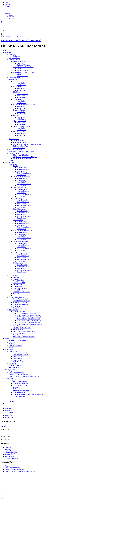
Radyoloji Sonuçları (15, 367)
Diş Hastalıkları (18, 263)
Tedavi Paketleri (14, 342)
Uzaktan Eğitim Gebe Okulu (22, 328)
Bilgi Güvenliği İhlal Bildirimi (22, 158)
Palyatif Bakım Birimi (20, 302)
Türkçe (7, 2)
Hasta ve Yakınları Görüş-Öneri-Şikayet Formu (24, 376)
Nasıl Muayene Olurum (20, 355)
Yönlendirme (9, 349)
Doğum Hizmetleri (19, 392)
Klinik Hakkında (22, 167)
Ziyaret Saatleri (17, 356)
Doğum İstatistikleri (19, 311)
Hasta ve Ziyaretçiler (15, 346)
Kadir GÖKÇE (18, 290)
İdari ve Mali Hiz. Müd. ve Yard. (23, 67)
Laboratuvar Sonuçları (16, 365)
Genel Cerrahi (17, 198)
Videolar (11, 401)
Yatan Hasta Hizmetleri (20, 398)
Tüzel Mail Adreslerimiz (16, 373)
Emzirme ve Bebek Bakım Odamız (24, 331)
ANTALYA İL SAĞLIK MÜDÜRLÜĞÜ (21, 40)
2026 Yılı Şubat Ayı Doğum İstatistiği (29, 317)
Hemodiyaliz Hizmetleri (20, 385)
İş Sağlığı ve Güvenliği (20, 121)
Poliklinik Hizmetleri (19, 389)
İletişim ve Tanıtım (19, 110)
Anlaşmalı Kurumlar (15, 149)
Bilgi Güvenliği (14, 153)
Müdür (19, 68)
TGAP (11, 160)
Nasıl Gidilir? (21, 83)
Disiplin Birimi (17, 99)
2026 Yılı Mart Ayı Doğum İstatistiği (28, 319)
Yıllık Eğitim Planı (19, 148)
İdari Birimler (13, 79)
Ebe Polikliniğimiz (19, 329)
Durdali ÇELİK (18, 286)
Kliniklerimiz (13, 164)
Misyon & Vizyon (14, 58)
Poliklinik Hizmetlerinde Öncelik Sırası (21, 151)
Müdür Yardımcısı (22, 70)
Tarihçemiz (16, 56)
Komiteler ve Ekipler (19, 142)
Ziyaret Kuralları (18, 358)
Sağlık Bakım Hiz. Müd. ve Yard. (23, 72)
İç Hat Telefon (21, 85)
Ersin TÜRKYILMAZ (20, 288)
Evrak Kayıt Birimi (19, 131)
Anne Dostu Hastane (19, 335)
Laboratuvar (17, 306)
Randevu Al (12, 364)
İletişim (11, 371)
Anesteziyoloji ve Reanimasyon (23, 230)
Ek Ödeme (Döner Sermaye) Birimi (24, 104)
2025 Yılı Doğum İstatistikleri (26, 313)
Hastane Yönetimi (14, 59)
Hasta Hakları (17, 360)
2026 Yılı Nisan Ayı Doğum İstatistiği (29, 320)
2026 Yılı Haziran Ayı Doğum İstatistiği (29, 324)
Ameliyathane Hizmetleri (21, 391)
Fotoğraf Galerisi (14, 380)
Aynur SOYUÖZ (18, 281)
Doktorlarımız (21, 175)
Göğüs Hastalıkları (19, 209)
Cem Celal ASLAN (19, 284)
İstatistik (15, 115)
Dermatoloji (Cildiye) (19, 187)
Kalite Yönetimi (14, 139)
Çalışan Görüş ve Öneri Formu (18, 374)
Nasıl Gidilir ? (21, 171)
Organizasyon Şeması (16, 77)
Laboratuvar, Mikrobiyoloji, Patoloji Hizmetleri (28, 394)
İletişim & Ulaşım (10, 369)
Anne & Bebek (13, 310)
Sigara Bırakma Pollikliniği (21, 301)
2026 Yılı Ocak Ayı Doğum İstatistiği (28, 315)
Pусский (8, 6)
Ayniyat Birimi (17, 86)
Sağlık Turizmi (9, 338)
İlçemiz (11, 347)
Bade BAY (16, 277)
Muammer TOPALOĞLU (21, 292)
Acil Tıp (15, 166)
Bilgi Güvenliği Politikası (21, 155)
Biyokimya (16, 252)
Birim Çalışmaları (22, 94)
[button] (8, 13)
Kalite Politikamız (18, 140)
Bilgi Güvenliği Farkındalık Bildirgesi (25, 157)
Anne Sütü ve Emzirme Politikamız (24, 337)
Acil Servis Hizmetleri (20, 382)
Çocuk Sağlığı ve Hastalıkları (22, 176)
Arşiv (14, 81)
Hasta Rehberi (13, 351)
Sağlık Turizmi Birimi (16, 344)
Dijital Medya (9, 378)
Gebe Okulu (17, 326)
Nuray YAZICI (17, 293)
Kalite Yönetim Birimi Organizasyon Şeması (27, 144)
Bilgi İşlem (16, 92)
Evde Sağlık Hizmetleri (20, 299)
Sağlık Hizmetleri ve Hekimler (18, 340)
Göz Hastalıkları (18, 220)
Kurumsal (8, 52)
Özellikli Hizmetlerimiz (16, 297)
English (7, 4)
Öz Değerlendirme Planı (20, 146)
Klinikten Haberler (23, 169)
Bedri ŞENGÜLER (19, 283)
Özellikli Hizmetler (19, 396)
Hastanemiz (12, 54)
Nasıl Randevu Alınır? (20, 353)
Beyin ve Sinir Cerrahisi (20, 241)
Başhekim (20, 63)
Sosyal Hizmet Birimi (19, 308)
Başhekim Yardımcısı (23, 65)
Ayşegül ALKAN (18, 279)
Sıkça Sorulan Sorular (24, 173)
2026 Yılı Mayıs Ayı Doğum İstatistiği (29, 322)
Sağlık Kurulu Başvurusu (21, 362)
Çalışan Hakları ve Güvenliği (22, 126)
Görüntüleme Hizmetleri (20, 304)
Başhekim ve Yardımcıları (21, 61)
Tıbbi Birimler (9, 162)
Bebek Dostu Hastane (20, 333)
